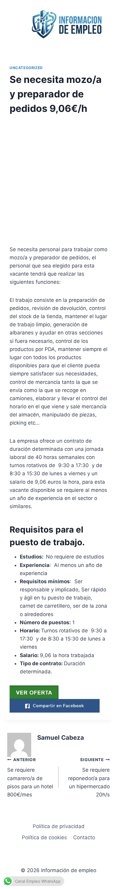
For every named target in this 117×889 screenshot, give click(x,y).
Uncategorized (26, 67)
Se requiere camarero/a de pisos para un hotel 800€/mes (30, 777)
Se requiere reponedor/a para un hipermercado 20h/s (89, 777)
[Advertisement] (58, 184)
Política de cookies (44, 837)
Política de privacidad (59, 826)
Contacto (84, 837)
